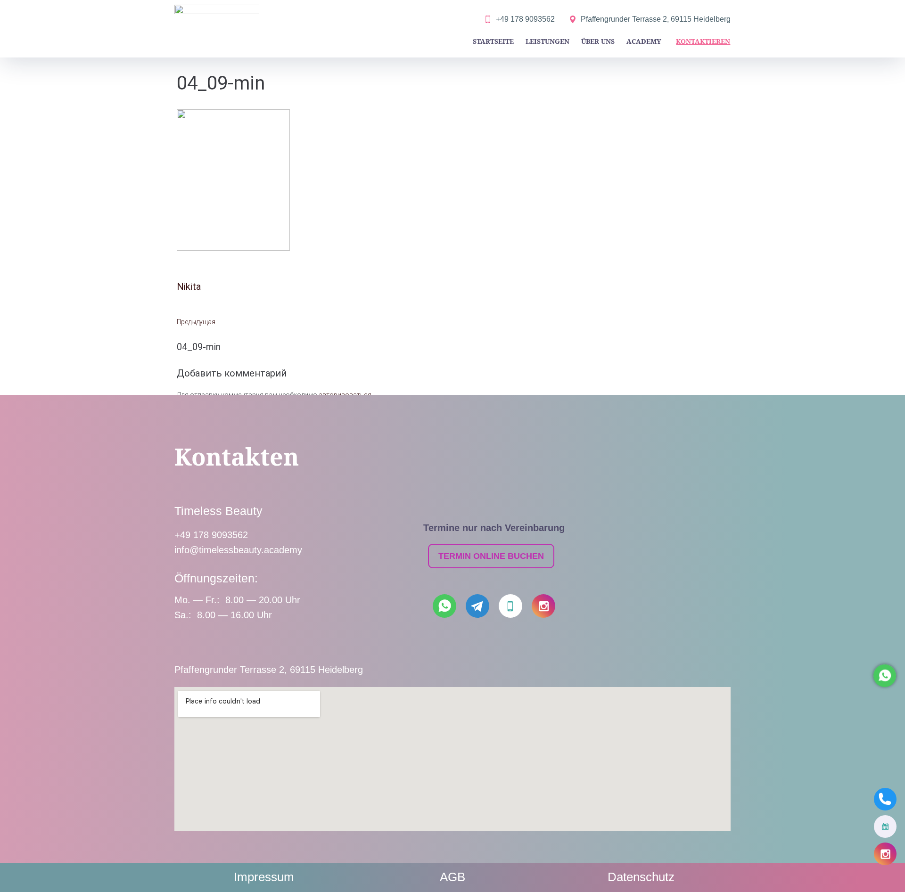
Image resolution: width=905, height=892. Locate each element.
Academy (643, 41)
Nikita (189, 286)
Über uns (598, 41)
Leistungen (547, 41)
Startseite (493, 41)
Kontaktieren (703, 41)
